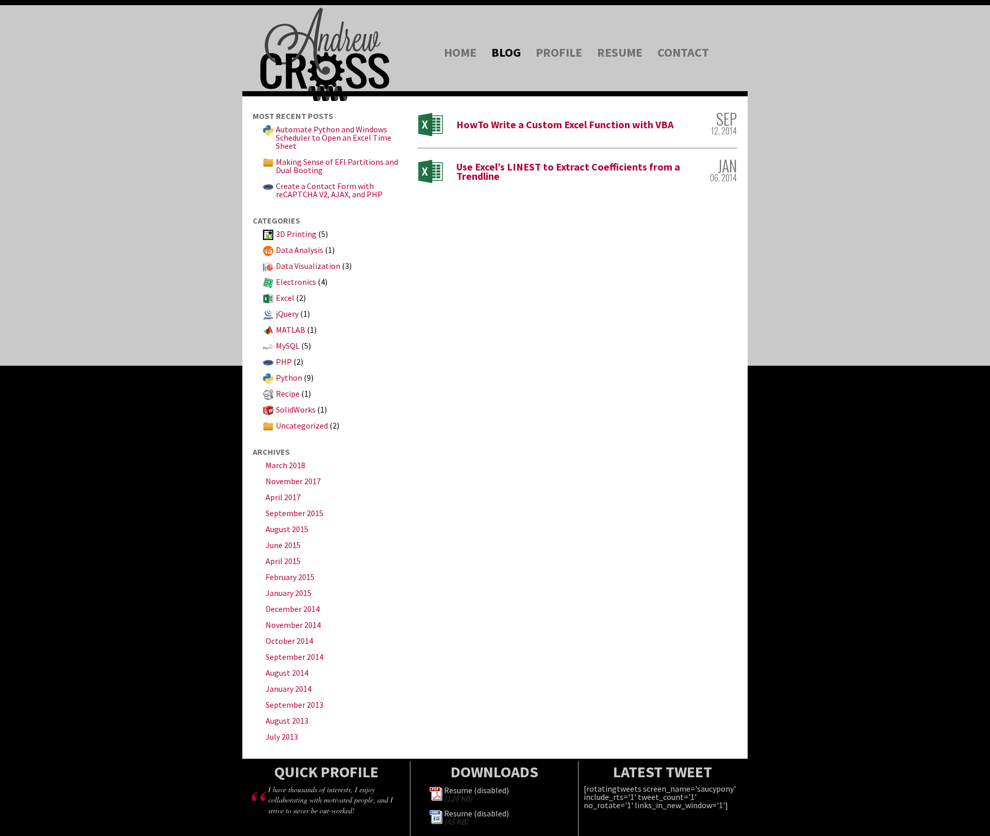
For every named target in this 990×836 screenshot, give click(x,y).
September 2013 (294, 704)
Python (289, 377)
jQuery (287, 314)
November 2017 (293, 481)
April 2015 (283, 561)
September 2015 (294, 513)
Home (460, 52)
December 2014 (293, 609)
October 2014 (289, 641)
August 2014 (287, 673)
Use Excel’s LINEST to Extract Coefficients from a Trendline (568, 171)
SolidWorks (296, 409)
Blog (506, 52)
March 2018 (285, 465)
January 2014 (288, 689)
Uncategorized (302, 425)
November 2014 (293, 625)
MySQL (288, 345)
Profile (559, 52)
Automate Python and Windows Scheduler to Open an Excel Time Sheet (333, 137)
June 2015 (283, 545)
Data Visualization (308, 266)
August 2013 (287, 720)
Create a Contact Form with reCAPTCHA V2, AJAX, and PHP (329, 190)
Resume (619, 52)
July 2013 (282, 736)
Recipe (288, 393)
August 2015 (287, 529)
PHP (284, 361)
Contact (683, 52)
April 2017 (283, 497)
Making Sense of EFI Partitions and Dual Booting (337, 166)
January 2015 (288, 593)
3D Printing (296, 234)
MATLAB (290, 330)
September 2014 (294, 657)
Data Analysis (299, 250)
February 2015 (290, 577)
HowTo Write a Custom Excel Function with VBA (564, 124)
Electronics (296, 282)
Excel (285, 298)
